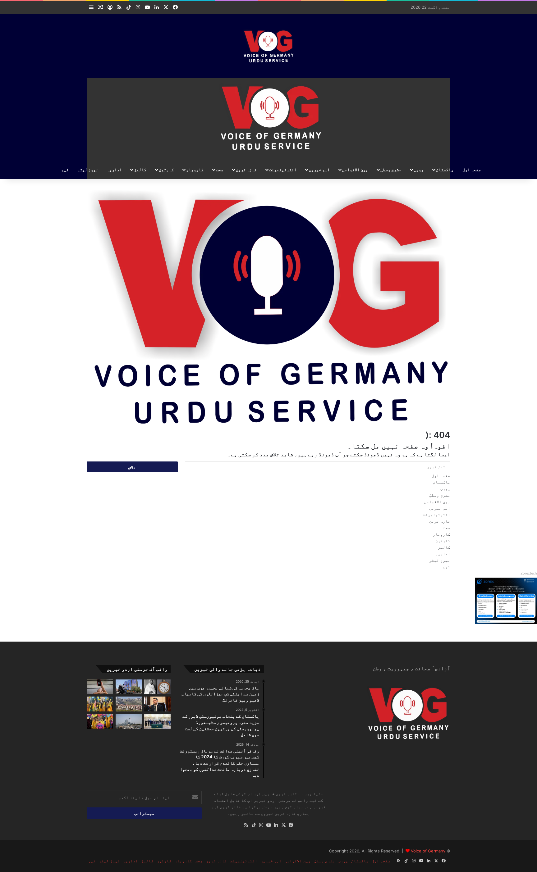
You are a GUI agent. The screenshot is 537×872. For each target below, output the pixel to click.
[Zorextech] (506, 622)
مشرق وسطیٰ (390, 169)
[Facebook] (291, 825)
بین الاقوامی (355, 169)
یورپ (419, 169)
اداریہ (114, 169)
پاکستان (444, 169)
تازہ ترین (246, 169)
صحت (219, 169)
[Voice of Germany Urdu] (268, 45)
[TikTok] (253, 825)
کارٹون (166, 169)
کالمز (140, 169)
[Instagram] (261, 825)
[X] (283, 825)
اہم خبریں (319, 169)
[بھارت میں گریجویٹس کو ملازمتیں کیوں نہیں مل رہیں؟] (100, 704)
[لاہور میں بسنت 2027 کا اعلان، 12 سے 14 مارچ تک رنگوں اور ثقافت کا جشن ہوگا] (100, 721)
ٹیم (65, 169)
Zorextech (529, 573)
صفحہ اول (471, 169)
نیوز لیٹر (87, 169)
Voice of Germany (428, 850)
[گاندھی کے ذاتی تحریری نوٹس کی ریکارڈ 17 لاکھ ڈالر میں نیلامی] (157, 686)
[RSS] (246, 825)
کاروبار (195, 169)
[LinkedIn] (276, 825)
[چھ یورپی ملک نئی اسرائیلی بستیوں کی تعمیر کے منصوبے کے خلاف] (129, 704)
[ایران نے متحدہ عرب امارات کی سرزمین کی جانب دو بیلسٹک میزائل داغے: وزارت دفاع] (129, 721)
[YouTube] (268, 825)
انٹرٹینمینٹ (282, 169)
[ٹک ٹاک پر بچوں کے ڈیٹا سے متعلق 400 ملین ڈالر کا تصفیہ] (100, 686)
